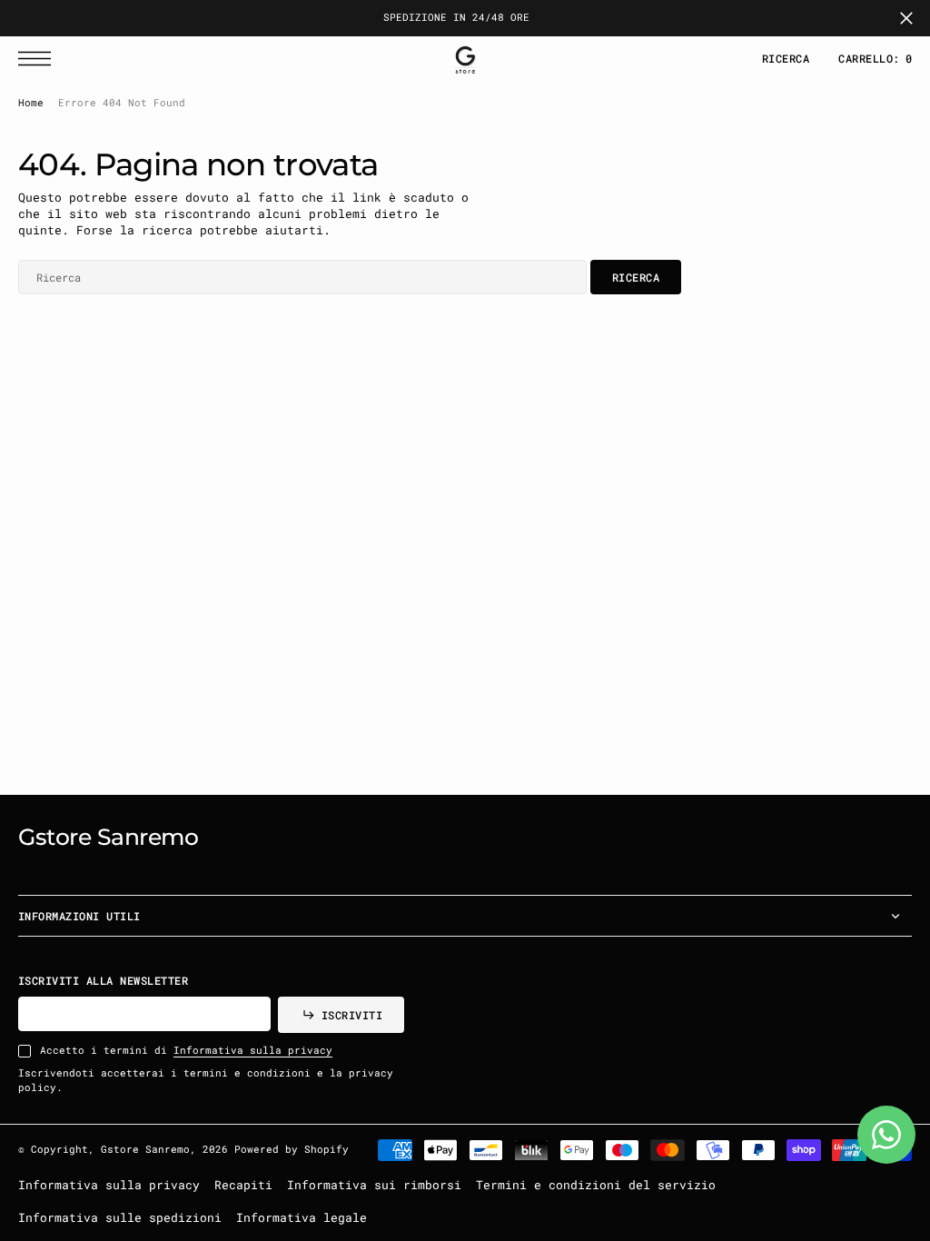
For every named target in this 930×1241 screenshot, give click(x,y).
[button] (39, 58)
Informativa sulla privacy (252, 1050)
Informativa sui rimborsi (374, 1184)
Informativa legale (301, 1217)
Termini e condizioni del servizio (596, 1184)
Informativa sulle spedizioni (120, 1217)
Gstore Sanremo (145, 1149)
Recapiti (243, 1184)
